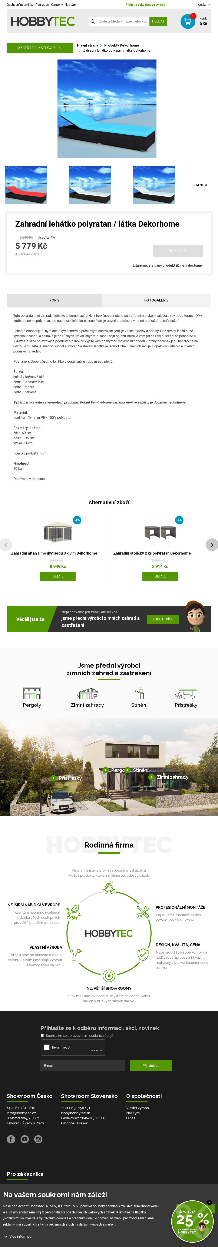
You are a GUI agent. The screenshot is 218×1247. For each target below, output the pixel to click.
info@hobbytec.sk (75, 1113)
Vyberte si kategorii (37, 48)
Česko (202, 4)
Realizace (42, 4)
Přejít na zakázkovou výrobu (143, 4)
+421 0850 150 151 (75, 1108)
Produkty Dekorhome (121, 45)
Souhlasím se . (80, 1036)
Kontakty (57, 4)
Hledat (158, 21)
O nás (130, 1118)
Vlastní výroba (137, 1108)
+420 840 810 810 (21, 1108)
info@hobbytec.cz (21, 1113)
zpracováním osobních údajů (90, 1036)
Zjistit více (163, 619)
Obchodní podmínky (20, 4)
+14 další (200, 185)
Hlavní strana (87, 45)
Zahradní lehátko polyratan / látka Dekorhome (117, 50)
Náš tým (70, 4)
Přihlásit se (150, 1066)
